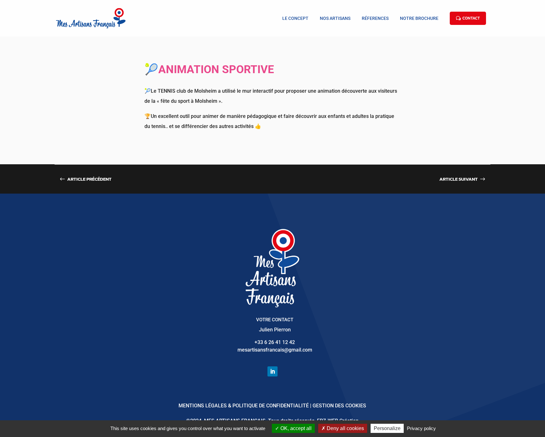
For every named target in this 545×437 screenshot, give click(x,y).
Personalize (387, 428)
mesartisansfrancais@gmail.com (274, 350)
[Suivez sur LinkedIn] (272, 371)
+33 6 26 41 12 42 (275, 342)
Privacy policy (421, 428)
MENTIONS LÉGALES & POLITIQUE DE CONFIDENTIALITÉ (244, 406)
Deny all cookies (344, 428)
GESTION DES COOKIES (339, 406)
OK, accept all (295, 428)
